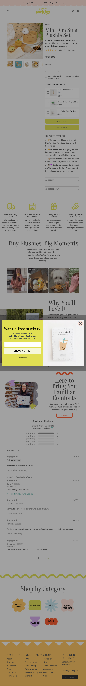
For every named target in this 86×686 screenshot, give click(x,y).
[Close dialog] (80, 323)
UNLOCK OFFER (22, 351)
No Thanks (22, 357)
